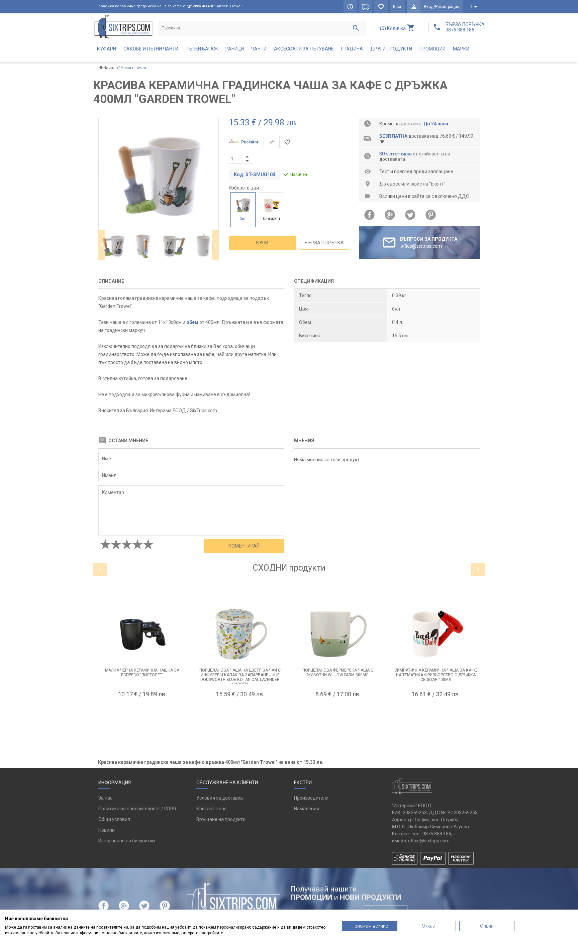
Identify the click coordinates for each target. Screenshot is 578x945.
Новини (106, 830)
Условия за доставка (219, 798)
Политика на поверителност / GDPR (137, 808)
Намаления (306, 808)
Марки (461, 48)
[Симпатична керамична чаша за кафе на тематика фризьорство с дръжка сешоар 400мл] (436, 633)
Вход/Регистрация (441, 6)
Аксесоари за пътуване (304, 48)
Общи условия (114, 819)
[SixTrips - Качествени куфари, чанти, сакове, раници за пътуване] (123, 26)
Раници (234, 48)
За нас (105, 798)
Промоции (432, 48)
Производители (311, 798)
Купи (262, 242)
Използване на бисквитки (126, 840)
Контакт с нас (211, 808)
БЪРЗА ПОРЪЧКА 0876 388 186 (465, 27)
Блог (397, 6)
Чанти (259, 48)
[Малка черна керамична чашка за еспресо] (142, 633)
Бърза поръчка (324, 242)
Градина (352, 48)
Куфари (106, 48)
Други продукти (391, 48)
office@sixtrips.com (429, 840)
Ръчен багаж (202, 48)
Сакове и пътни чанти (150, 48)
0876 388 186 (436, 833)
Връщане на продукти (221, 819)
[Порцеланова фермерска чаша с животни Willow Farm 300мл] (338, 633)
